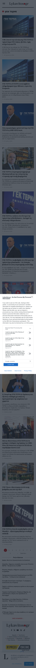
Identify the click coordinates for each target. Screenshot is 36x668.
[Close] (32, 297)
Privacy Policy (28, 370)
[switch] (29, 332)
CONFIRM (11, 364)
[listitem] (18, 328)
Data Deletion (8, 370)
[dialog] (18, 334)
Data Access (18, 370)
